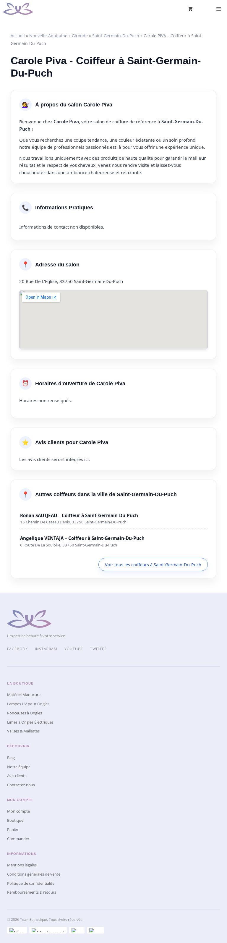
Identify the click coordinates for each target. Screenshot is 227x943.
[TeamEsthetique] (18, 9)
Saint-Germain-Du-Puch (115, 35)
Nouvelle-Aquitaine (48, 35)
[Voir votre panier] (190, 9)
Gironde (80, 35)
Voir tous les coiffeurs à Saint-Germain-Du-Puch (153, 564)
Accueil (18, 35)
